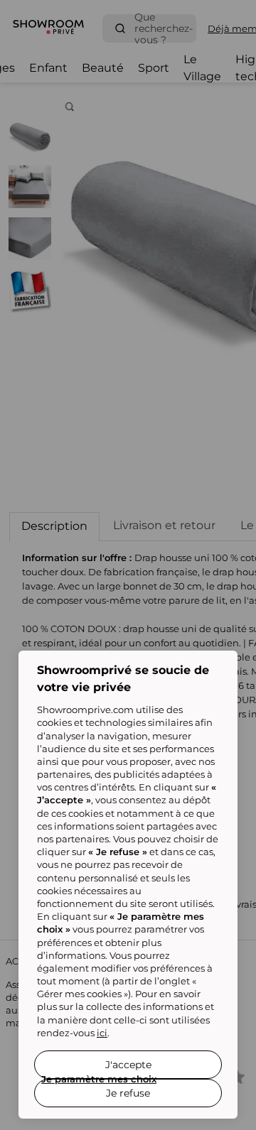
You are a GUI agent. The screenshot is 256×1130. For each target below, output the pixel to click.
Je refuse (128, 1093)
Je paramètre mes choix (98, 1079)
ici (102, 1032)
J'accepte (128, 1064)
